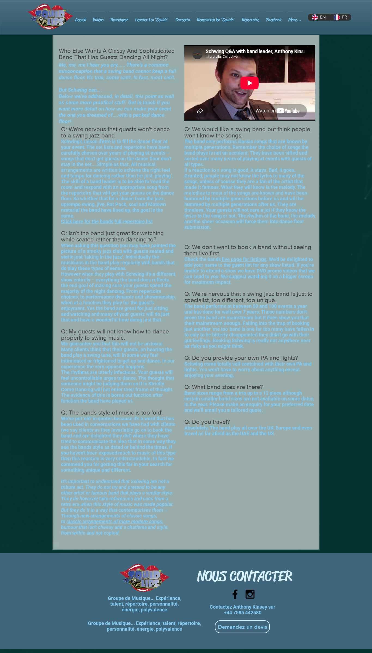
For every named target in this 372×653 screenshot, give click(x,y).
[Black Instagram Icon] (250, 594)
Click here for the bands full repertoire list (107, 221)
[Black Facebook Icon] (235, 594)
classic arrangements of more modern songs (114, 521)
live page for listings (243, 259)
